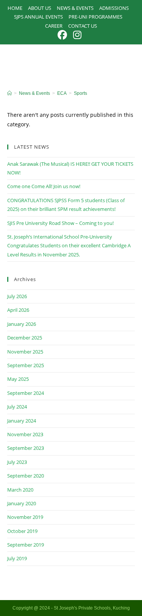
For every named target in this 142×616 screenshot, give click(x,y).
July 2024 (17, 406)
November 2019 (25, 517)
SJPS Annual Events (38, 16)
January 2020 (21, 503)
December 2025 (24, 337)
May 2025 (18, 379)
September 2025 (25, 365)
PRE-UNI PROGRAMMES (95, 16)
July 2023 (17, 462)
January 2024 (21, 420)
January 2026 (21, 324)
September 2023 (25, 448)
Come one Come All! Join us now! (43, 186)
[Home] (9, 93)
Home (15, 8)
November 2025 (25, 351)
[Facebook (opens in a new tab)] (64, 35)
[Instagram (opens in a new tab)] (77, 35)
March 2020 (20, 489)
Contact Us (82, 25)
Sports (80, 93)
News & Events (75, 8)
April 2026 (18, 309)
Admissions (114, 8)
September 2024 (25, 393)
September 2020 (25, 475)
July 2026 (17, 296)
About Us (39, 8)
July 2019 (17, 558)
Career (53, 25)
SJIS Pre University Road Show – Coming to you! (60, 223)
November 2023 (25, 434)
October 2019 (22, 531)
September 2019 (25, 544)
